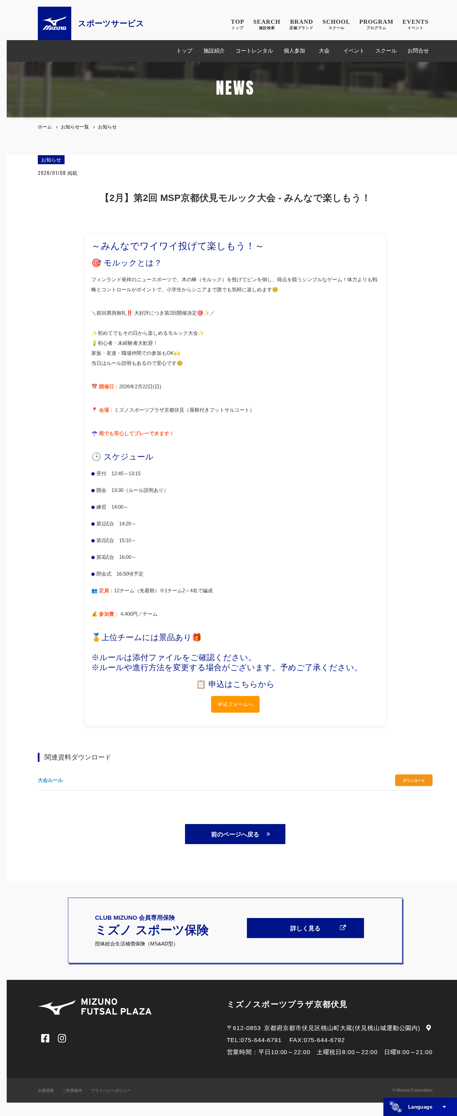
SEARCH (266, 24)
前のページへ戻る (235, 834)
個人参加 (294, 51)
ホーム (45, 126)
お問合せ (418, 51)
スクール (386, 51)
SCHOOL (336, 24)
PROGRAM (376, 24)
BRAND (301, 24)
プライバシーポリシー (111, 1090)
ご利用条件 (72, 1090)
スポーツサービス (111, 23)
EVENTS (415, 24)
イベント (354, 51)
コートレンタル (254, 51)
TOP (237, 24)
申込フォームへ (235, 704)
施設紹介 (214, 51)
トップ (184, 51)
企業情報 (46, 1090)
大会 (324, 51)
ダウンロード (414, 780)
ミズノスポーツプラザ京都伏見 (287, 1004)
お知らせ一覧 (75, 126)
